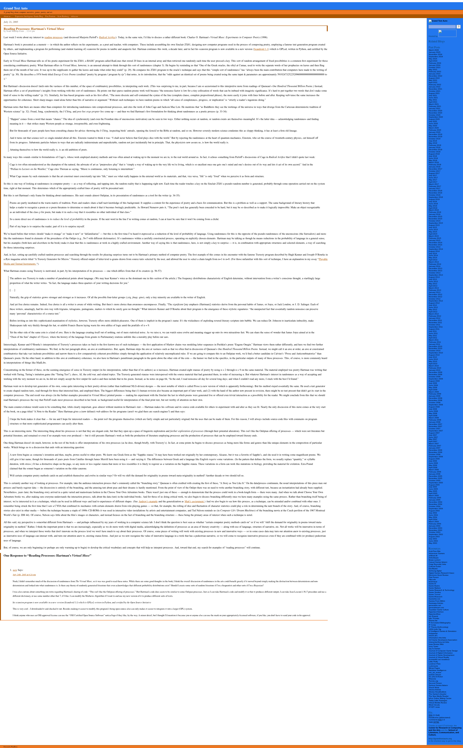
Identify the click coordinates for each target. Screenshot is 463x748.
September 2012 (436, 301)
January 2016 (434, 214)
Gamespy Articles (436, 603)
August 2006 (434, 459)
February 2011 (435, 342)
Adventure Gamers (437, 553)
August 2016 (434, 199)
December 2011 (435, 320)
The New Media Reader (439, 696)
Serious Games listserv (438, 685)
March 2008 (434, 418)
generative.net (435, 605)
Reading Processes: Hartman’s (34, 28)
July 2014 (433, 253)
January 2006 (434, 474)
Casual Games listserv (438, 562)
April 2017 (433, 182)
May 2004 (433, 517)
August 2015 (434, 225)
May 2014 (433, 258)
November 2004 (435, 504)
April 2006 (433, 467)
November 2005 (435, 478)
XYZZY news (434, 707)
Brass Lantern (435, 560)
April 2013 (433, 286)
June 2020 (433, 123)
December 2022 (435, 76)
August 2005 (434, 485)
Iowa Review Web (436, 644)
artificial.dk (433, 556)
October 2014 (434, 247)
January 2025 (434, 52)
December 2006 (435, 450)
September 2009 (436, 379)
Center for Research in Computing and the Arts (445, 729)
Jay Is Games (434, 649)
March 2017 (434, 184)
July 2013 (433, 279)
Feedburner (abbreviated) (439, 718)
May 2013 (433, 284)
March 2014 (434, 262)
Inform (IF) (433, 636)
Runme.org (433, 681)
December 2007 (435, 424)
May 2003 (433, 543)
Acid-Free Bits (434, 551)
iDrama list (433, 621)
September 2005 (436, 483)
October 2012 (434, 299)
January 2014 (434, 266)
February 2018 (435, 165)
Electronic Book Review (438, 575)
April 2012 (433, 312)
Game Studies (435, 592)
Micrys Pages (434, 668)
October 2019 (434, 139)
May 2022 (433, 80)
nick (15, 570)
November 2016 (435, 193)
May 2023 (433, 70)
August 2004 (434, 511)
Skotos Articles (435, 690)
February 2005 (435, 498)
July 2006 (433, 461)
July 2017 (433, 175)
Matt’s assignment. (194, 501)
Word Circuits (434, 705)
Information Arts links (437, 638)
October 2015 (434, 221)
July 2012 (433, 305)
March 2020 (434, 128)
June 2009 (433, 385)
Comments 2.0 (437, 720)
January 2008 (434, 422)
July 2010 (433, 357)
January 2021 (434, 108)
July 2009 (433, 383)
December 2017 (435, 169)
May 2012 (433, 309)
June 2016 (433, 204)
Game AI (432, 584)
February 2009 (435, 394)
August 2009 (434, 381)
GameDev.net (434, 599)
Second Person (435, 683)
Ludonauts (433, 666)
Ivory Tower (433, 646)
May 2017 (433, 180)
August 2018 (434, 154)
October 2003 (434, 532)
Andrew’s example (148, 501)
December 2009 (435, 372)
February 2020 (435, 130)
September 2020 (436, 117)
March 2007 (434, 444)
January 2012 (434, 318)
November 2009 (435, 374)
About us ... (8, 16)
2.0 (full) (434, 715)
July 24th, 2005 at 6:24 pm (24, 574)
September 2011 (436, 327)
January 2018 (434, 167)
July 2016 (433, 201)
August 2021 (434, 93)
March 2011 (434, 340)
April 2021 (433, 102)
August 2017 (434, 173)
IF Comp (432, 625)
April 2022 (433, 82)
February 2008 (435, 420)
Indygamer (433, 633)
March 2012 (434, 314)
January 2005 (434, 500)
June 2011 (433, 333)
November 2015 (435, 219)
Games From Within (437, 601)
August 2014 (434, 251)
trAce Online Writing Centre (440, 698)
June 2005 (433, 489)
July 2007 (433, 435)
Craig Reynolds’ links (437, 564)
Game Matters (435, 588)
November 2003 (435, 530)
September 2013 (436, 275)
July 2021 (433, 95)
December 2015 (435, 216)
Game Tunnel (434, 594)
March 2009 (434, 392)
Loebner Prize (435, 664)
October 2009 (434, 377)
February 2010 (435, 368)
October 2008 (434, 402)
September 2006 (436, 457)
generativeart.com (436, 607)
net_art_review (435, 672)
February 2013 (435, 290)
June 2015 (433, 230)
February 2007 (435, 446)
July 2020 (433, 121)
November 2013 (435, 271)
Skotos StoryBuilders (437, 692)
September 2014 (436, 249)
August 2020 (434, 119)
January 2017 (434, 188)
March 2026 (434, 50)
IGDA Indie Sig (435, 629)
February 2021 (435, 106)
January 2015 (434, 240)
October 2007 (434, 429)
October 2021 (434, 91)
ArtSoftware (434, 558)
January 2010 (434, 370)
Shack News (434, 687)
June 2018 (433, 158)
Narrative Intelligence (437, 670)
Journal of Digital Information (441, 653)
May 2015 (433, 232)
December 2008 (435, 398)
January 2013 (434, 292)
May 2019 (433, 143)
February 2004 (435, 524)
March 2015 (434, 236)
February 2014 (435, 264)
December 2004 (435, 502)
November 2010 (435, 348)
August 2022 (434, 78)
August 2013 (434, 277)
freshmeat (433, 582)
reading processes (53, 37)
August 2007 (434, 433)
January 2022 (434, 87)
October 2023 (434, 67)
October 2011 (434, 325)
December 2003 (435, 528)
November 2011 (435, 323)
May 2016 (433, 206)
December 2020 (435, 111)
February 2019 (435, 145)
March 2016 (434, 210)
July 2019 (433, 141)
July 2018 (433, 156)
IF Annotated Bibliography (440, 623)
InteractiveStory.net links (439, 642)
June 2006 (433, 463)
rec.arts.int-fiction (436, 677)
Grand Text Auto (15, 8)
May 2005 (433, 491)
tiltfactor (74, 16)
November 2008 (435, 400)
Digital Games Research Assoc (441, 573)
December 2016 (435, 191)
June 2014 (433, 255)
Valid (434, 722)
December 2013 (435, 268)
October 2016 (434, 195)
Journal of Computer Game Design (443, 651)
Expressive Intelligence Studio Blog (29, 16)
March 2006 (434, 470)
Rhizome (432, 679)
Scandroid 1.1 (261, 49)
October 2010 (434, 351)
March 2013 (434, 288)
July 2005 (433, 487)
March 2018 (434, 162)
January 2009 (434, 396)
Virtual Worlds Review (438, 703)
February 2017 (435, 186)
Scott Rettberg (63, 16)
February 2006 (435, 472)
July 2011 (433, 331)
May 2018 (433, 160)
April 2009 (433, 390)
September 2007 (436, 431)
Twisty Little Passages (438, 700)
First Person (434, 577)
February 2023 (435, 72)
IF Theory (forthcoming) (438, 627)
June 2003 (433, 541)
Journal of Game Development (441, 655)
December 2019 (435, 134)
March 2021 (434, 104)
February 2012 (435, 316)
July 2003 (433, 539)
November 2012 (435, 297)
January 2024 (434, 65)
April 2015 (433, 234)
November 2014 (435, 245)
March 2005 (434, 495)
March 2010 (434, 366)
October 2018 (434, 152)
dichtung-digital (435, 571)
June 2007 (433, 437)
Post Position (50, 16)
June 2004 (433, 515)
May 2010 (433, 361)
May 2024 (433, 59)
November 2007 (435, 426)
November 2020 (435, 113)
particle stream (435, 675)
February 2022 (435, 85)
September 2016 (436, 197)
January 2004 (434, 526)
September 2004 (436, 509)
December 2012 (435, 294)
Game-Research (435, 597)
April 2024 (433, 61)
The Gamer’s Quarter (437, 694)
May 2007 (433, 439)
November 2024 (435, 54)
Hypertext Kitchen (436, 612)
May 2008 (433, 413)
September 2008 (436, 405)
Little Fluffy (433, 662)
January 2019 (434, 147)
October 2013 (434, 273)
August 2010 (434, 355)
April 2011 (433, 338)
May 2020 (433, 126)
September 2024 (436, 57)
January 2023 (434, 74)
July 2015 (433, 227)
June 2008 (433, 411)
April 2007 (433, 441)
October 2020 (434, 115)
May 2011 (433, 336)
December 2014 (435, 243)
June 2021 (433, 98)
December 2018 (435, 150)
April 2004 (433, 519)
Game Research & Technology (441, 590)
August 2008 (434, 407)
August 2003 (434, 537)
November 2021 (435, 89)
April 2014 (433, 260)
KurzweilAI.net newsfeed (439, 659)
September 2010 (436, 353)
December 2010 (435, 346)
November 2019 (435, 137)
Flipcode (432, 579)
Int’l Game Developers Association (443, 640)
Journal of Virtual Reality (439, 657)
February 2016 (435, 212)
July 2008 (433, 409)
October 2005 (434, 480)
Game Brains (434, 586)
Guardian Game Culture (439, 610)
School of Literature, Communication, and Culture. (444, 732)
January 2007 (434, 448)
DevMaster (433, 569)
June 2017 (433, 178)
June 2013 (433, 281)
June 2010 (433, 359)
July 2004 (433, 513)
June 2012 (433, 307)
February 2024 (435, 63)
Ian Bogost (433, 616)
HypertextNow (434, 614)
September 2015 (436, 223)
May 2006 (433, 465)
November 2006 (435, 452)
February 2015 (435, 238)
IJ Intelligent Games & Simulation (442, 631)
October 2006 (434, 454)
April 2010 (433, 364)
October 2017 (434, 171)
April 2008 (433, 416)
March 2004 (434, 522)
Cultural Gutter (435, 566)
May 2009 (433, 387)
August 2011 (434, 329)
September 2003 (436, 534)
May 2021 (433, 100)
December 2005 (435, 476)
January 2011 (434, 344)
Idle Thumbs (434, 618)
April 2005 (433, 493)
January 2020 (434, 132)
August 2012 (434, 303)
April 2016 (433, 208)
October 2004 (434, 506)
